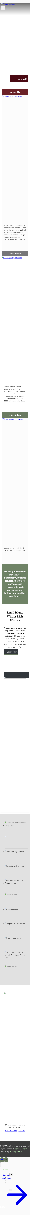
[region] (15, 47)
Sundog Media (16, 1152)
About (5, 1172)
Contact (21, 1130)
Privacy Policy (21, 1149)
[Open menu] (3, 7)
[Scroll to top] (2, 1159)
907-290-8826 (11, 1130)
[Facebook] (1, 1207)
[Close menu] (0, 1164)
